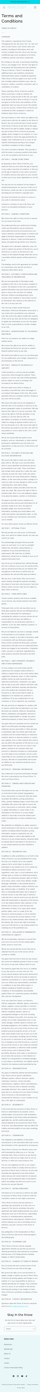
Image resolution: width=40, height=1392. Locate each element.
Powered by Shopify (19, 1384)
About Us (7, 1354)
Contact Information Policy (13, 1367)
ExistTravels (10, 1384)
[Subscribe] (33, 1328)
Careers (6, 1363)
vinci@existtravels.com (19, 1306)
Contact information (32, 1384)
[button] (4, 7)
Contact (7, 1358)
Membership (8, 1349)
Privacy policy (21, 1387)
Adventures (8, 1344)
